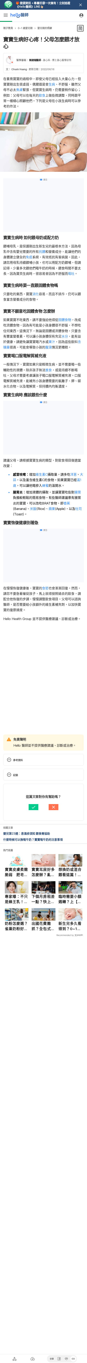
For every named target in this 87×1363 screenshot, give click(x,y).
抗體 (42, 252)
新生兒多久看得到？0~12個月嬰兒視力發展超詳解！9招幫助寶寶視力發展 (70, 926)
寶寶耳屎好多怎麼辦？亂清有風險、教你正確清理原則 (43, 872)
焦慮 (19, 90)
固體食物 (64, 320)
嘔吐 (71, 274)
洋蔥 (73, 474)
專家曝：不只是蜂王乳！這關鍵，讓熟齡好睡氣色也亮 (16, 899)
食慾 (45, 588)
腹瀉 (48, 347)
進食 (48, 370)
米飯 (33, 509)
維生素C (42, 474)
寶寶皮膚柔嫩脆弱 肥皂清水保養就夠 (16, 872)
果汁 (52, 342)
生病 (52, 84)
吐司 (78, 509)
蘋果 (52, 509)
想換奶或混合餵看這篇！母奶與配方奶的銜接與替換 (70, 872)
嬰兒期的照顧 (44, 28)
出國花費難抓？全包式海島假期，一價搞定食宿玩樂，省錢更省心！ (43, 926)
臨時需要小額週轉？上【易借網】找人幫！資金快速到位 (70, 899)
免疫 (29, 257)
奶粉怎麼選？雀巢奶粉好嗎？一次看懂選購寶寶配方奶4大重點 (16, 926)
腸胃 (77, 492)
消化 (35, 294)
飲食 (42, 95)
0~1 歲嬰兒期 (25, 28)
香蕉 (67, 503)
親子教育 (8, 28)
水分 (65, 336)
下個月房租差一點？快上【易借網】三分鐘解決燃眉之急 (43, 899)
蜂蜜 (45, 486)
